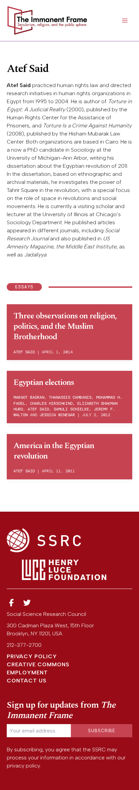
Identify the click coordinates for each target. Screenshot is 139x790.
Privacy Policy (32, 656)
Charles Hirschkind (51, 403)
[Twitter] (27, 602)
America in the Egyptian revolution (53, 451)
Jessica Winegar (57, 415)
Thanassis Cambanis (70, 397)
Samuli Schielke (71, 409)
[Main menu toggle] (124, 20)
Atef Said (24, 352)
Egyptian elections (43, 383)
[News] (11, 602)
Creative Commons (38, 664)
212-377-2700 (24, 645)
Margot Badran (28, 397)
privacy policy (23, 765)
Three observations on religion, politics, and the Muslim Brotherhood (65, 326)
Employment (27, 672)
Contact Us (27, 680)
